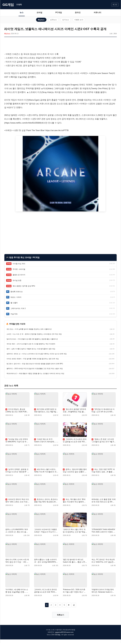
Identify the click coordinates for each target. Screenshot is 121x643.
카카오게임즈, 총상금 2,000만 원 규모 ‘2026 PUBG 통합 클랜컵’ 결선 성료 (16, 410)
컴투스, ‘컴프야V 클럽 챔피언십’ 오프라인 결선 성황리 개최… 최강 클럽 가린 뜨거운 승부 (75, 470)
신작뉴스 (53, 20)
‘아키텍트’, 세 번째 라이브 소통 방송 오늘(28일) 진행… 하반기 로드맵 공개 (16, 590)
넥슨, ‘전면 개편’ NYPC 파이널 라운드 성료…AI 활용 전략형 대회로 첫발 (103, 470)
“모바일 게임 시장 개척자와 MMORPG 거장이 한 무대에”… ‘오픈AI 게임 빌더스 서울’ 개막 (16, 440)
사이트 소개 (50, 630)
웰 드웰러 (14, 303)
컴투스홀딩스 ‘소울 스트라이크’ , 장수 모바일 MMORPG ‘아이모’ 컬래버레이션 (45, 560)
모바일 (39, 12)
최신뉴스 (41, 20)
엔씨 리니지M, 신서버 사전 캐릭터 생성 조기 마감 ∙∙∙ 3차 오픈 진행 (17, 560)
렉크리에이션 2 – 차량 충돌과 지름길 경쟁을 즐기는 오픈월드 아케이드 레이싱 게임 (35, 373)
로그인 (115, 4)
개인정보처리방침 (69, 630)
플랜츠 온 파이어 (19, 275)
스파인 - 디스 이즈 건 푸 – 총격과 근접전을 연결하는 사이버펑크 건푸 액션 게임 (34, 334)
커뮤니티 (97, 12)
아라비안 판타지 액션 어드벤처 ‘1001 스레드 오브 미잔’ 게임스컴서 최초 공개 (17, 500)
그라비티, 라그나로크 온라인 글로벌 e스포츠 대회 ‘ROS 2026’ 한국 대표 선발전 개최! (45, 590)
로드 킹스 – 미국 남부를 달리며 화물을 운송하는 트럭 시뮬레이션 (29, 329)
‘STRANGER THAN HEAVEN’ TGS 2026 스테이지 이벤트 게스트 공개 (103, 530)
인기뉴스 (65, 20)
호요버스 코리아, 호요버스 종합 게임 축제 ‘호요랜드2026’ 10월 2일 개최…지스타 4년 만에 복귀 (46, 500)
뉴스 (22, 12)
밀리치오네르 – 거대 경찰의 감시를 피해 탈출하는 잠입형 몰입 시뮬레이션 (32, 339)
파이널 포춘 (17, 280)
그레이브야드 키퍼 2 (18, 308)
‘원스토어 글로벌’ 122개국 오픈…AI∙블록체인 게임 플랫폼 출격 (74, 410)
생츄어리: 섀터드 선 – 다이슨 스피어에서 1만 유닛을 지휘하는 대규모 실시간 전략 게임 (37, 354)
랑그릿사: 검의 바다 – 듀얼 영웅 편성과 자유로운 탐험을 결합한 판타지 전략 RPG (35, 364)
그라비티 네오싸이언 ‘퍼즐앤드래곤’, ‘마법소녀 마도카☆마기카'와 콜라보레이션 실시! (46, 530)
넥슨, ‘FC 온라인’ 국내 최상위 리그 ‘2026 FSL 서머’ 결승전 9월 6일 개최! (103, 560)
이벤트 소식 (78, 20)
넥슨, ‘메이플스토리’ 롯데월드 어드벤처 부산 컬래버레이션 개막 (74, 500)
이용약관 (58, 630)
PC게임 (58, 12)
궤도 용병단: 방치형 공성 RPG (24, 286)
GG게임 (8, 4)
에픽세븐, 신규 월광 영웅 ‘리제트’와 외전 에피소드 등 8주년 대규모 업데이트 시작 (104, 500)
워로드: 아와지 (16, 297)
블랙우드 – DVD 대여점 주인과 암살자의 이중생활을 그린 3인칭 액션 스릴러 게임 (35, 368)
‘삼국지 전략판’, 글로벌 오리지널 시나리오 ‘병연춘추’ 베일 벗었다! (17, 470)
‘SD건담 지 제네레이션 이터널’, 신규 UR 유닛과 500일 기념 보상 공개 (103, 410)
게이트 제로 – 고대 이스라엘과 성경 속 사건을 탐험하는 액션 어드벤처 (31, 344)
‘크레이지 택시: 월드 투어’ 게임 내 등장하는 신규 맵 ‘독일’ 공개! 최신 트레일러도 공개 (74, 530)
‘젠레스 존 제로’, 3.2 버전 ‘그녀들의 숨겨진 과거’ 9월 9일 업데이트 (104, 440)
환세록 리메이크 (17, 292)
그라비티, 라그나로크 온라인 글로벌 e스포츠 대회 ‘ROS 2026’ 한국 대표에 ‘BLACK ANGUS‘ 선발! (74, 440)
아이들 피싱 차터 (19, 264)
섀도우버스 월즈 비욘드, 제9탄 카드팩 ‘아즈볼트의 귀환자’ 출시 (46, 470)
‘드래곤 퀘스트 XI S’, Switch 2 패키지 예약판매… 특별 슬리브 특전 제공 (46, 440)
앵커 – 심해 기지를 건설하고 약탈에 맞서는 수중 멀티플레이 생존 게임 (31, 349)
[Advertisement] (60, 45)
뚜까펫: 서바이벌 (19, 269)
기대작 (19, 5)
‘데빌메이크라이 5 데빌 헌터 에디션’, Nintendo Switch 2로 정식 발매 (103, 590)
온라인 (78, 12)
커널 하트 (14, 314)
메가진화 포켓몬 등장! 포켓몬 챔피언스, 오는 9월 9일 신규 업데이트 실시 (45, 410)
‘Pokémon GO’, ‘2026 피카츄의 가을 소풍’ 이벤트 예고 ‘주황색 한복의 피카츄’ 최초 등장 (74, 590)
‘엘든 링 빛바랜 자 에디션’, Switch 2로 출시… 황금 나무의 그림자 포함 (75, 560)
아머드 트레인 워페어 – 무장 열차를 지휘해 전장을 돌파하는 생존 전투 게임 (33, 359)
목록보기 (60, 615)
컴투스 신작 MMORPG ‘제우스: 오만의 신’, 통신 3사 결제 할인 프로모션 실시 (16, 530)
